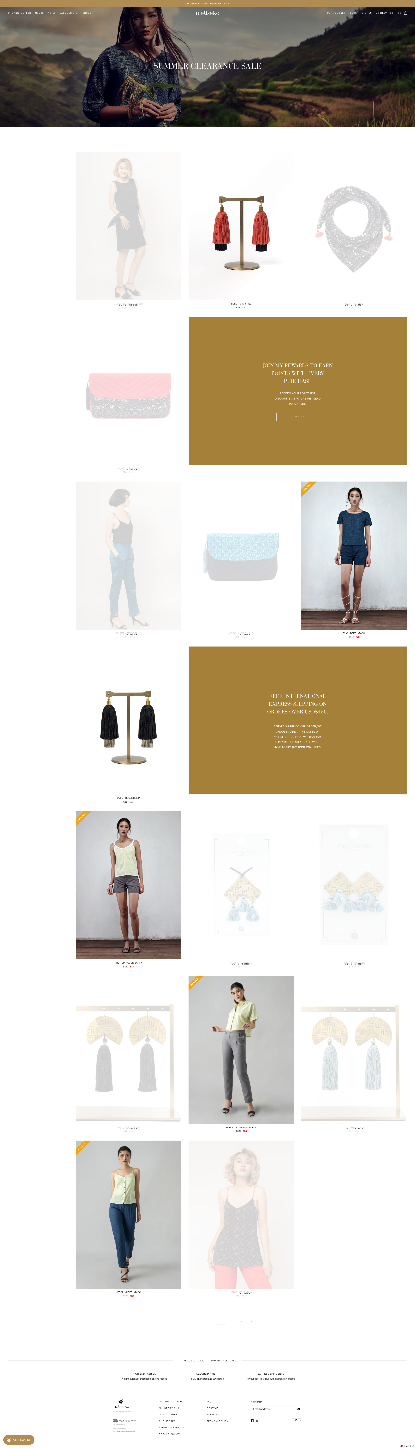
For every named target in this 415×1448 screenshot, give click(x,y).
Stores (367, 13)
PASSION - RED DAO (128, 468)
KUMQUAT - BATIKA (241, 1292)
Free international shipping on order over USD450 (207, 3)
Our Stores (167, 1421)
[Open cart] (405, 13)
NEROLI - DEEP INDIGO (128, 1292)
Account (213, 1415)
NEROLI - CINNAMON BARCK (241, 1127)
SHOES (87, 13)
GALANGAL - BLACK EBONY (128, 303)
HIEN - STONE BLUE (241, 962)
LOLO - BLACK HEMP (128, 798)
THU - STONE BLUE (354, 1127)
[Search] (399, 13)
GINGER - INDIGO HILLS (128, 633)
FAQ (209, 1402)
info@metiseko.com (119, 1428)
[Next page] (262, 1321)
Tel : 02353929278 (119, 1425)
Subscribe (298, 1409)
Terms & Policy (217, 1421)
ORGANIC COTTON (19, 13)
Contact (213, 1408)
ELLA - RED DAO (354, 303)
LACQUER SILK (69, 13)
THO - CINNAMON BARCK (128, 962)
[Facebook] (252, 1420)
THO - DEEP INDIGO (354, 633)
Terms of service (171, 1428)
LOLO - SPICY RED (241, 303)
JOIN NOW (297, 417)
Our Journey (336, 13)
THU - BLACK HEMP (128, 1127)
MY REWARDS (384, 13)
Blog (353, 13)
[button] (407, 1446)
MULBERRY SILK (45, 13)
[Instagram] (257, 1420)
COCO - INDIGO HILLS (241, 633)
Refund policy (169, 1434)
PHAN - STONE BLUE (354, 962)
